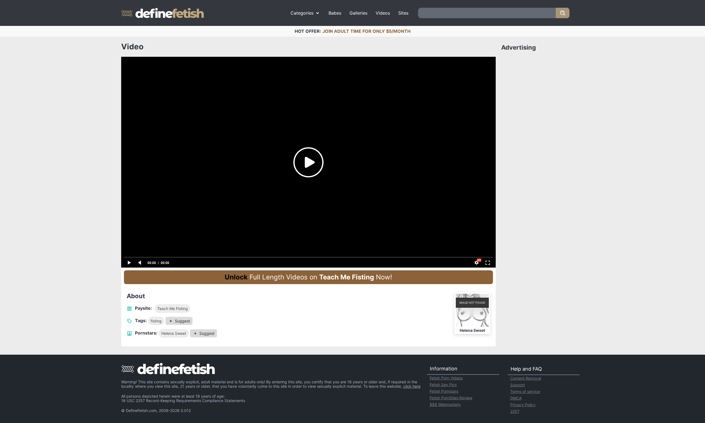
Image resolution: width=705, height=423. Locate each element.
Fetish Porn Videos (446, 378)
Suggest (182, 321)
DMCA (516, 398)
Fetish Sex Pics (443, 384)
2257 (514, 411)
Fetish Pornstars (444, 391)
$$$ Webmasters (445, 404)
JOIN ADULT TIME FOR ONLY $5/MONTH (366, 31)
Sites (403, 13)
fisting (156, 321)
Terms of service (525, 391)
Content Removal (525, 378)
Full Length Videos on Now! (308, 277)
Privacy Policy (523, 404)
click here (412, 386)
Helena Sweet (173, 333)
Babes (335, 13)
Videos (383, 13)
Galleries (358, 13)
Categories (302, 13)
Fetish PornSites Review (451, 397)
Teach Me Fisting (172, 308)
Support (517, 384)
